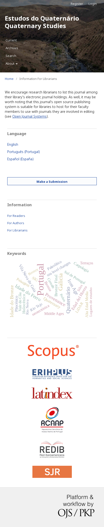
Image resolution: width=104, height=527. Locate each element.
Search (11, 55)
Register (77, 3)
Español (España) (20, 159)
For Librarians (17, 230)
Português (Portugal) (23, 151)
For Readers (16, 216)
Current (11, 40)
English (12, 144)
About (10, 63)
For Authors (15, 223)
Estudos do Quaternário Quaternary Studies (42, 22)
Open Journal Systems (29, 116)
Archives (12, 48)
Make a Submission (52, 181)
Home (9, 78)
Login (93, 3)
